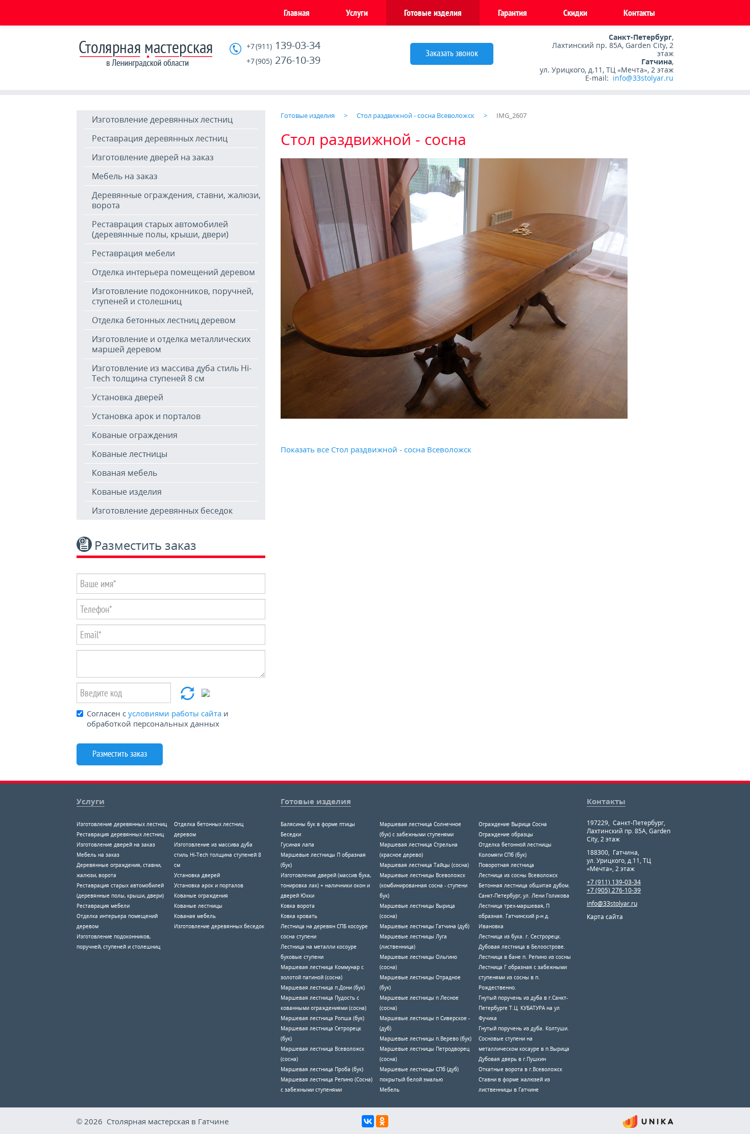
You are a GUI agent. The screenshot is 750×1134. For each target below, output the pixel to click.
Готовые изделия (433, 12)
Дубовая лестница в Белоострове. (522, 946)
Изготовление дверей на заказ (153, 157)
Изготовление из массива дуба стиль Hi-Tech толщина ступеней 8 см (172, 373)
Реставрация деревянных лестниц (160, 138)
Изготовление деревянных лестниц (162, 119)
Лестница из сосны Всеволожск (518, 875)
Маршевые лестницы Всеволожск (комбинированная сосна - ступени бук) (423, 885)
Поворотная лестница (506, 864)
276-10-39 (283, 60)
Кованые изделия (127, 491)
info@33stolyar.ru (643, 78)
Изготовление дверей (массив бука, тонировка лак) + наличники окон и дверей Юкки (326, 885)
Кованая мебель (124, 472)
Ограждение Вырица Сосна (513, 824)
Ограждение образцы (506, 834)
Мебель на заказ (125, 176)
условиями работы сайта (174, 713)
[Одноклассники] (382, 1121)
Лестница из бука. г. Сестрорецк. (520, 936)
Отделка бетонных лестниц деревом (164, 320)
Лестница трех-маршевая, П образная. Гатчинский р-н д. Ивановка (514, 916)
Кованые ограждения (135, 435)
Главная (297, 12)
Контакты (639, 12)
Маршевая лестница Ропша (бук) (322, 1018)
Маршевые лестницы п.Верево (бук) (425, 1038)
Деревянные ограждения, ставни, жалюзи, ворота (176, 200)
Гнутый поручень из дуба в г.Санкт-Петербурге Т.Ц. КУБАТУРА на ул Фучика (523, 1008)
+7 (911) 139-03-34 (614, 882)
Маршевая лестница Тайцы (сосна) (424, 864)
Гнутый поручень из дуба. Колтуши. (524, 1028)
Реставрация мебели (133, 253)
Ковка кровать (299, 916)
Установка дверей (127, 397)
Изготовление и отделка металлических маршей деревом (171, 344)
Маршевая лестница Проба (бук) (322, 1069)
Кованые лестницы (129, 454)
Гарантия (512, 12)
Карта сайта (605, 916)
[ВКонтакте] (368, 1121)
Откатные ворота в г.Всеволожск (520, 1069)
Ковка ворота (298, 905)
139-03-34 (283, 45)
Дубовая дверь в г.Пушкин (512, 1059)
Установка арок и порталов (146, 416)
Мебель (389, 1089)
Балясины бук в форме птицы (318, 824)
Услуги (357, 12)
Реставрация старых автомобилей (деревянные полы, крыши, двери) (160, 229)
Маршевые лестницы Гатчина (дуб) (424, 926)
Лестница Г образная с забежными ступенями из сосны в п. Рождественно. (523, 977)
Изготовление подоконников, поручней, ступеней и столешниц (173, 296)
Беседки (291, 834)
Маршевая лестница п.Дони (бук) (323, 987)
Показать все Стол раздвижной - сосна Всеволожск (376, 449)
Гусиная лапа (297, 844)
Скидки (575, 12)
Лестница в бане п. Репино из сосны (525, 956)
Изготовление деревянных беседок (162, 510)
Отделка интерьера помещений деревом (173, 272)
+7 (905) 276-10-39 (614, 890)
